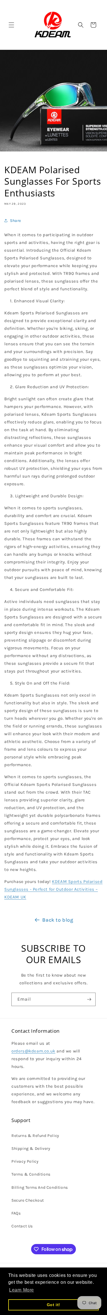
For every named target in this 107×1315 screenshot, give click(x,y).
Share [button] (15, 220)
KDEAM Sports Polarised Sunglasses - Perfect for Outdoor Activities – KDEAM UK (53, 889)
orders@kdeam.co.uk (33, 1051)
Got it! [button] (53, 1304)
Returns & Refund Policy (35, 1135)
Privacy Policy (25, 1161)
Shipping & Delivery (30, 1148)
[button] (11, 25)
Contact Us (22, 1226)
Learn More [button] (21, 1290)
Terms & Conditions (31, 1174)
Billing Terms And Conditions (39, 1187)
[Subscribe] (89, 999)
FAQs (16, 1213)
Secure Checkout (27, 1200)
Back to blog (57, 920)
